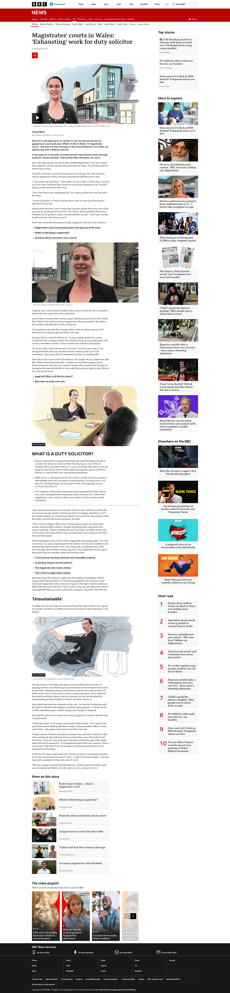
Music (137, 960)
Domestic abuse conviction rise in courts (56, 237)
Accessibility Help (93, 979)
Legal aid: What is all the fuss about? (54, 376)
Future (103, 971)
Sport (106, 4)
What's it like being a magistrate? (52, 232)
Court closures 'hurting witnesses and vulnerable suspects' (65, 557)
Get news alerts (126, 953)
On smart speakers (85, 953)
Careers (141, 979)
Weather (138, 971)
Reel (131, 4)
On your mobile (43, 953)
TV (136, 966)
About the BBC (52, 979)
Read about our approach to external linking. (117, 990)
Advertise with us (173, 979)
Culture (103, 966)
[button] (167, 4)
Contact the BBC (128, 979)
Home (81, 4)
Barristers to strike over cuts (50, 381)
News (93, 4)
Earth (118, 4)
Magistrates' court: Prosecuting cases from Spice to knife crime (67, 227)
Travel (157, 4)
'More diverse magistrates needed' (52, 573)
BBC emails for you (155, 979)
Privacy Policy (67, 979)
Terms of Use (37, 979)
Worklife (144, 4)
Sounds (172, 960)
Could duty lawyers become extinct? (53, 562)
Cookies (79, 979)
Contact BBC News (168, 953)
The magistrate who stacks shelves (53, 567)
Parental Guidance (110, 979)
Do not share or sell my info (43, 985)
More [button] (194, 19)
